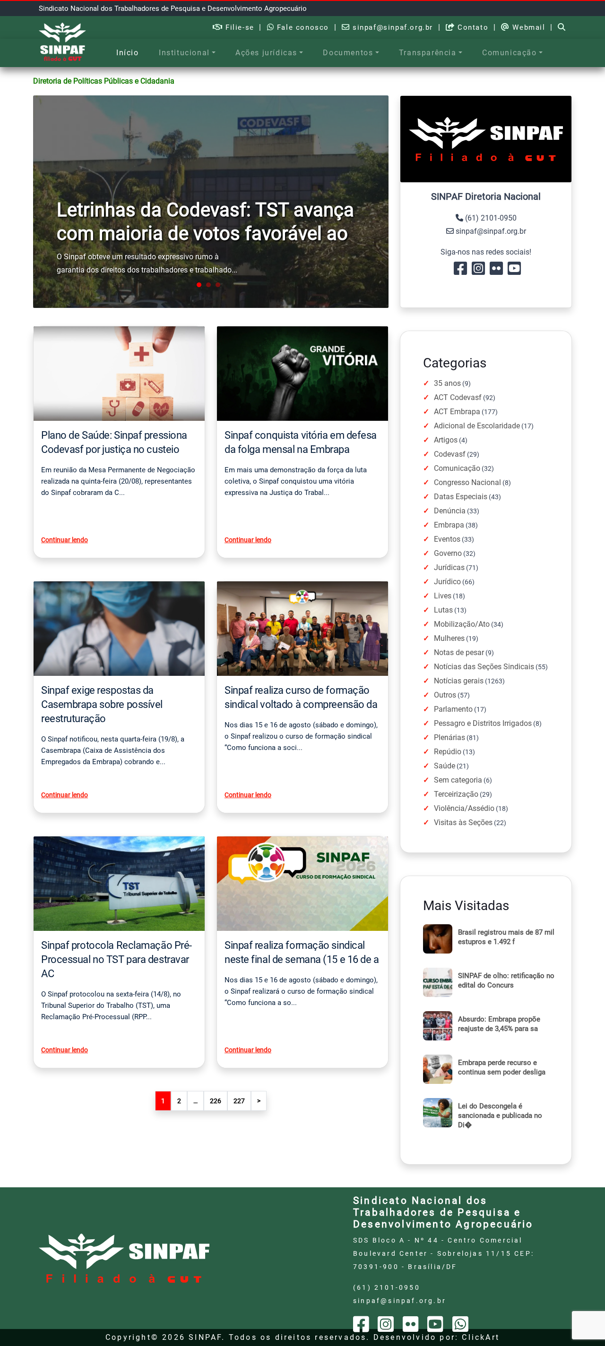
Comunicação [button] (509, 52)
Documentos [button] (348, 52)
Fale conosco (301, 27)
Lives (442, 595)
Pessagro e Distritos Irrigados (483, 723)
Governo (448, 553)
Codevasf (450, 454)
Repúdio (447, 751)
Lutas (443, 609)
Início (127, 52)
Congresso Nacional (467, 482)
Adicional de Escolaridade (477, 425)
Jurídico (447, 581)
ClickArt (481, 1337)
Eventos (447, 539)
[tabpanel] (211, 201)
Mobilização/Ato (462, 624)
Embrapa (449, 524)
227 (239, 1101)
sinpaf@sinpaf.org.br (391, 27)
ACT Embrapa (457, 411)
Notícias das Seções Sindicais (484, 666)
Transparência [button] (428, 52)
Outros (445, 694)
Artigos (446, 439)
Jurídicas (449, 567)
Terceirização (456, 794)
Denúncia (450, 510)
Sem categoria (458, 779)
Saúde (444, 765)
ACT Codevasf (458, 397)
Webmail (527, 27)
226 (215, 1101)
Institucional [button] (184, 52)
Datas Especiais (460, 496)
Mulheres (449, 638)
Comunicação (457, 468)
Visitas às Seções (463, 822)
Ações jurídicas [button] (266, 52)
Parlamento (453, 709)
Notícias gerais (459, 680)
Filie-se (238, 27)
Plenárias (449, 737)
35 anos (447, 383)
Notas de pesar (459, 652)
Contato (471, 27)
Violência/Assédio (464, 808)
